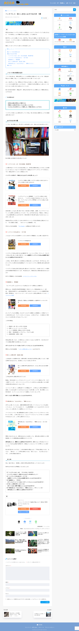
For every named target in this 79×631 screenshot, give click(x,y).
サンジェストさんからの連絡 (59, 41)
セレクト (40, 528)
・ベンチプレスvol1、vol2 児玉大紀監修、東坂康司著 (20, 55)
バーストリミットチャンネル (30, 276)
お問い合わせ (34, 627)
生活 (74, 3)
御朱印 (59, 95)
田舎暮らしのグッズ (70, 75)
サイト (7, 593)
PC (70, 51)
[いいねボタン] (7, 30)
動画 (70, 56)
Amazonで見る (23, 185)
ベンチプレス (46, 528)
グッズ (34, 528)
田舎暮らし (62, 3)
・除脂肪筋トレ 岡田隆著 (13, 59)
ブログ (70, 61)
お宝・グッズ (69, 3)
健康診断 (70, 117)
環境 (59, 80)
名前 (7, 582)
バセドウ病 (59, 117)
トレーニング (59, 20)
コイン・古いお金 (71, 90)
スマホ (59, 51)
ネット (59, 56)
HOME (40, 625)
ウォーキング (59, 29)
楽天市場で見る (35, 185)
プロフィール (41, 627)
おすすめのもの (28, 528)
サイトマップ (28, 627)
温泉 (59, 75)
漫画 (70, 95)
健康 (59, 24)
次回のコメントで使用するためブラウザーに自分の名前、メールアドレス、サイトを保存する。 (27, 599)
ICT (58, 3)
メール (8, 588)
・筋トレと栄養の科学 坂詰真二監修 (16, 61)
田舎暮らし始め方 (71, 80)
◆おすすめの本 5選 (12, 53)
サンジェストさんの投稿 (70, 41)
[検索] (74, 9)
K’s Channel (21, 226)
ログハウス (59, 71)
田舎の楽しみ (70, 71)
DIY (59, 112)
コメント (8, 565)
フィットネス (53, 3)
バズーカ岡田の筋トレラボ (25, 349)
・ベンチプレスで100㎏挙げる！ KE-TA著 (17, 57)
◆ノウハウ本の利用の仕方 (13, 52)
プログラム (59, 61)
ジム (70, 24)
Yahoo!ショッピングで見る (23, 511)
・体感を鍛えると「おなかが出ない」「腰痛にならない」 (21, 63)
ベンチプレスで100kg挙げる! (24, 240)
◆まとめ (9, 65)
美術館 (59, 121)
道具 (70, 29)
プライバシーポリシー (49, 627)
